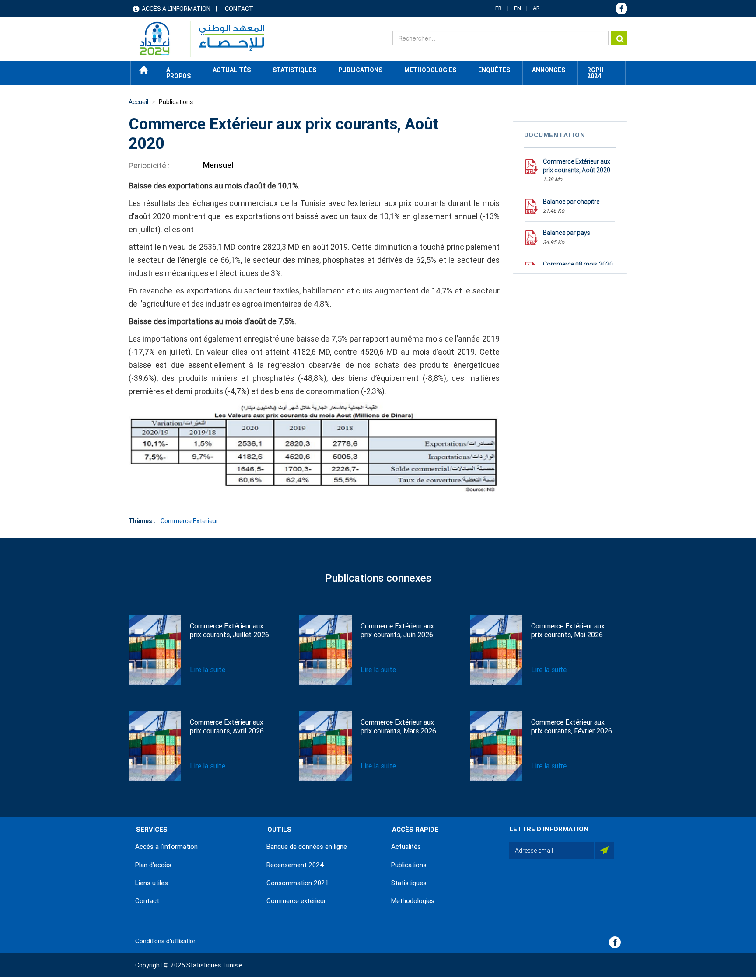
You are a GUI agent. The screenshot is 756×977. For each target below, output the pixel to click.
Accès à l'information (176, 8)
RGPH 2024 (595, 73)
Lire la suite (207, 670)
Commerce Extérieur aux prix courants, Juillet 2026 (229, 630)
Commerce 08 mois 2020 (578, 264)
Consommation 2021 (297, 883)
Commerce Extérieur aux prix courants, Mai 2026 (568, 630)
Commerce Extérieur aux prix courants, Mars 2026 (398, 726)
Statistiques (409, 883)
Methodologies (412, 901)
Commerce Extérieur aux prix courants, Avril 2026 (227, 726)
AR (536, 8)
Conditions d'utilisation (166, 940)
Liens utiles (151, 883)
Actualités (406, 847)
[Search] (619, 38)
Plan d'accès (153, 865)
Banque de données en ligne (306, 847)
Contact (239, 8)
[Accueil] (198, 39)
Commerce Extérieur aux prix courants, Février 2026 (571, 726)
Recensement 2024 (295, 865)
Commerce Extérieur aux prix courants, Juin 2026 (397, 630)
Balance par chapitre (571, 201)
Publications (360, 69)
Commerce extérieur (296, 901)
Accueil (144, 69)
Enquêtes (494, 69)
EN (517, 8)
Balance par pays (566, 232)
